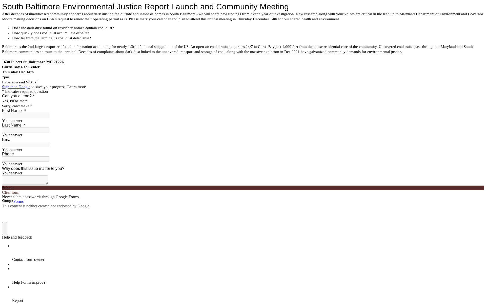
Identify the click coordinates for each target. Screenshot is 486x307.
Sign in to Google (16, 87)
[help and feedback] (4, 228)
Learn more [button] (76, 87)
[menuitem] (248, 253)
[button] (243, 188)
